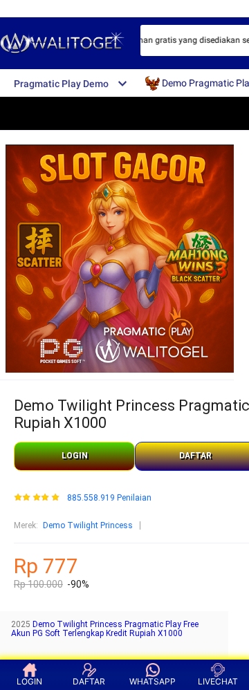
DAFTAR (89, 681)
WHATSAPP (152, 681)
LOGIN (75, 455)
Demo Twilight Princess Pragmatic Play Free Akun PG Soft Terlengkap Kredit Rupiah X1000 (105, 629)
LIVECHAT (218, 681)
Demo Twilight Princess (88, 525)
